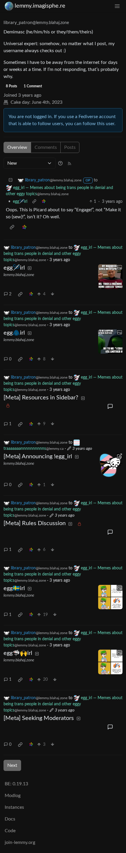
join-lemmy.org (20, 842)
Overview (17, 147)
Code (10, 830)
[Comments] (110, 406)
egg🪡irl (20, 202)
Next (12, 765)
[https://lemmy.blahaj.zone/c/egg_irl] (110, 465)
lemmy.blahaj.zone (19, 275)
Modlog (13, 795)
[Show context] (34, 201)
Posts (70, 147)
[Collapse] (10, 180)
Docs (10, 819)
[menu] (117, 6)
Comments (46, 147)
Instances (14, 807)
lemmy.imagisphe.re (40, 6)
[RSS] (69, 163)
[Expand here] (110, 276)
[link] (43, 201)
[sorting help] (60, 163)
